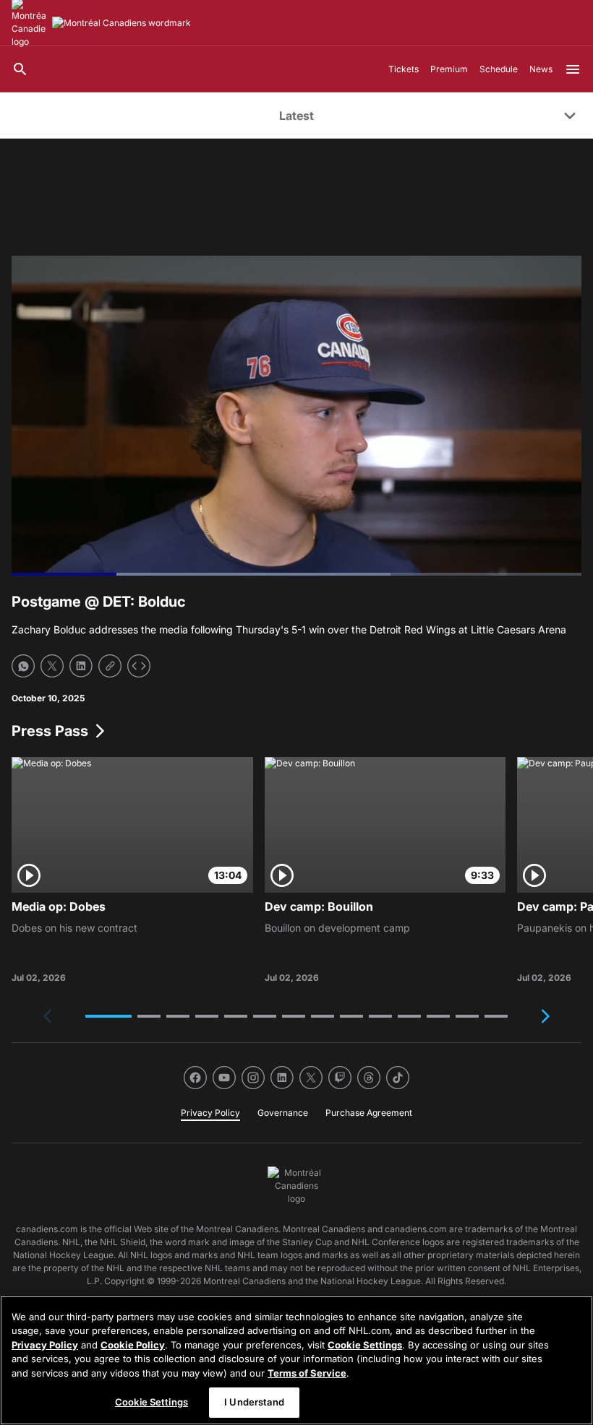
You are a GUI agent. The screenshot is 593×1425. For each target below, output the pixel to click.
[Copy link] (109, 665)
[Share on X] (52, 665)
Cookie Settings (365, 1345)
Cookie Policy (133, 1345)
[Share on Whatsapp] (23, 665)
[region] (296, 1360)
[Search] (20, 69)
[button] (108, 1016)
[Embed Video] (138, 665)
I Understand (254, 1402)
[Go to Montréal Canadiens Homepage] (121, 23)
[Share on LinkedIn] (81, 665)
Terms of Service (307, 1373)
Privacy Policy (45, 1345)
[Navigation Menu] (572, 69)
